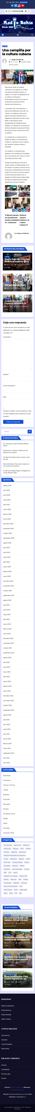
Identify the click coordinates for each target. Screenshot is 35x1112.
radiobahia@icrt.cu (21, 1097)
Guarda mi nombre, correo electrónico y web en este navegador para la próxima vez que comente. (17, 413)
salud (11, 893)
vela (20, 893)
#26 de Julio (17, 845)
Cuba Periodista (6, 1044)
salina (5, 893)
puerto (16, 889)
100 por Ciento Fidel (15, 285)
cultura (15, 872)
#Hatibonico (13, 859)
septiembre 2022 (8, 710)
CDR (5, 872)
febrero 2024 (7, 629)
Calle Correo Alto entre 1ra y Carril (18, 1094)
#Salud (28, 859)
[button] (32, 35)
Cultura (5, 46)
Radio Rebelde (6, 1014)
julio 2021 (6, 758)
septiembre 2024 (8, 595)
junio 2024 (6, 610)
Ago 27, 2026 (10, 962)
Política (5, 818)
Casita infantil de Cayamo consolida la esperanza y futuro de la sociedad (17, 304)
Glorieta (25, 879)
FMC (19, 879)
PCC (21, 886)
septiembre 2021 (8, 753)
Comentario (7, 337)
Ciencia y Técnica (9, 785)
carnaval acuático (17, 869)
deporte (6, 879)
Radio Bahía (23, 889)
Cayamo (26, 869)
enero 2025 (7, 576)
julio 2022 (6, 719)
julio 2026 (6, 490)
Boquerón (15, 865)
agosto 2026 (7, 485)
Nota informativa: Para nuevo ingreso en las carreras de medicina (16, 978)
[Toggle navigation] (18, 35)
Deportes (6, 794)
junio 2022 (6, 724)
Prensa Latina (5, 1074)
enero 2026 (7, 519)
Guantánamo (7, 883)
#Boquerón (26, 845)
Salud (5, 823)
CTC (10, 872)
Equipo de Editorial (17, 59)
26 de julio (7, 862)
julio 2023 (6, 662)
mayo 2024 (6, 614)
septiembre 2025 (8, 538)
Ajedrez (27, 862)
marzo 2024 (7, 624)
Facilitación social (9, 814)
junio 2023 (6, 667)
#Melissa (21, 859)
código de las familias (10, 876)
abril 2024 (6, 619)
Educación (6, 804)
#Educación (22, 852)
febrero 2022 (7, 743)
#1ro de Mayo (8, 845)
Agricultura (6, 775)
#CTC (22, 848)
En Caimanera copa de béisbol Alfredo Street (16, 919)
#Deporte (6, 852)
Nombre (6, 374)
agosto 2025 (7, 543)
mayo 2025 (6, 557)
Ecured (3, 1078)
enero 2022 (7, 748)
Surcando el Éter (8, 833)
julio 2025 (6, 547)
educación (13, 879)
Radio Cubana (6, 1019)
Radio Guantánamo (7, 1006)
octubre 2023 (7, 648)
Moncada (24, 883)
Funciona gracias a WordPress (12, 1107)
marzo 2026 (7, 509)
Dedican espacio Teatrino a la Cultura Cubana (24, 220)
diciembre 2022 (8, 696)
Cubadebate (5, 1069)
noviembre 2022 (8, 700)
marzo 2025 (7, 567)
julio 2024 (6, 605)
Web (4, 397)
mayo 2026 (6, 500)
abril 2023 (6, 676)
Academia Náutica (17, 862)
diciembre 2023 (8, 638)
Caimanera (6, 780)
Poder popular (8, 889)
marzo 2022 (7, 739)
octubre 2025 (7, 533)
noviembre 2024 (8, 586)
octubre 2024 (7, 590)
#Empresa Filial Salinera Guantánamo (14, 855)
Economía (6, 799)
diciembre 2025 (8, 524)
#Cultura (28, 848)
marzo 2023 (7, 681)
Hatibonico (16, 883)
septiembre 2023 (8, 653)
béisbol (22, 865)
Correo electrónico (9, 385)
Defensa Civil (23, 876)
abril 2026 (6, 504)
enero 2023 (7, 691)
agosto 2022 (7, 715)
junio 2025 (6, 552)
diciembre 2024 (8, 581)
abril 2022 (6, 734)
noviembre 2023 (8, 643)
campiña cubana (26, 62)
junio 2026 (6, 495)
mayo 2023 (6, 672)
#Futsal (6, 859)
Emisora (6, 809)
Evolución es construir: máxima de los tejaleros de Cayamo (16, 939)
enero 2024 (7, 633)
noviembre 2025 (8, 528)
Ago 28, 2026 (10, 923)
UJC (16, 893)
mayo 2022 (6, 729)
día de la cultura (13, 64)
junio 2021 (6, 762)
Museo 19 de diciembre (11, 886)
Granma (4, 1065)
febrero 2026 (7, 514)
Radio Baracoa (6, 1010)
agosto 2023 (7, 657)
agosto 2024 (7, 600)
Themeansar (17, 1109)
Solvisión (4, 1040)
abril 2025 (6, 562)
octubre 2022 (7, 705)
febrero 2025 (7, 571)
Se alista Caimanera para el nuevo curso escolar (17, 958)
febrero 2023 (7, 686)
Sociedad (6, 828)
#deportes (14, 852)
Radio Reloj (5, 1048)
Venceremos (5, 1035)
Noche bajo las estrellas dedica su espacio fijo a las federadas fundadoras (17, 262)
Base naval (7, 865)
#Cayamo (15, 848)
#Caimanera (7, 848)
